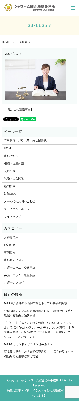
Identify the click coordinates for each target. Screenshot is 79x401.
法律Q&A (10, 193)
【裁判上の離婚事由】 (19, 109)
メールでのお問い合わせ (19, 201)
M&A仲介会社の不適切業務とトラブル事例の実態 (35, 303)
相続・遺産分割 (14, 163)
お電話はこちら (24, 394)
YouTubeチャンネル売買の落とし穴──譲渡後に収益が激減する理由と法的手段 (38, 313)
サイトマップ (12, 216)
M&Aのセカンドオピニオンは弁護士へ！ (30, 344)
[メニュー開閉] (73, 8)
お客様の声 (11, 237)
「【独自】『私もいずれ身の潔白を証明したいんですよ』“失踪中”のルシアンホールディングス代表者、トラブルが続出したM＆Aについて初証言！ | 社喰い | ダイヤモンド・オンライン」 (39, 329)
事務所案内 (11, 155)
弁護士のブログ (14, 282)
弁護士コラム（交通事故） (21, 267)
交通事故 (9, 171)
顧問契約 (9, 186)
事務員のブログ (14, 260)
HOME (5, 41)
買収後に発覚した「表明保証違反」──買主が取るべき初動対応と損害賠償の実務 (38, 354)
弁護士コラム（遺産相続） (21, 275)
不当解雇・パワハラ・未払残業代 (25, 140)
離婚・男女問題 (14, 178)
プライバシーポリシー (18, 209)
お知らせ (9, 244)
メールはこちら (55, 394)
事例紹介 (9, 252)
